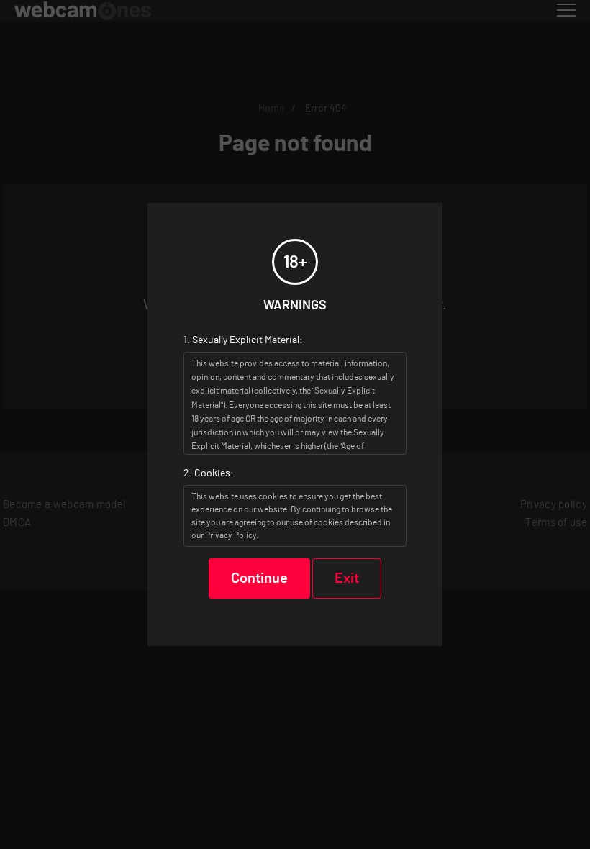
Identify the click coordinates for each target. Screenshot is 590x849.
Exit (347, 578)
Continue (259, 578)
